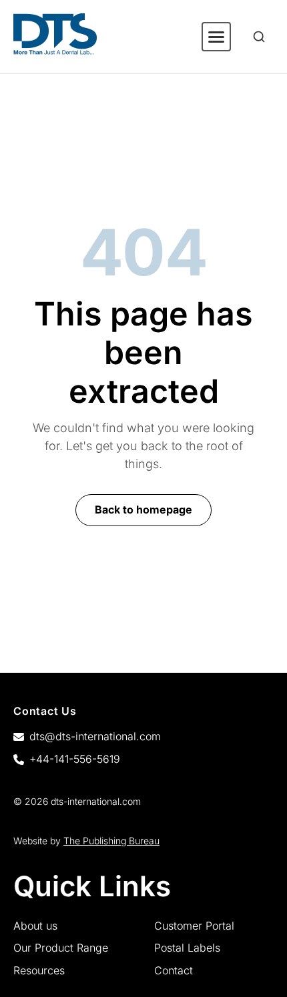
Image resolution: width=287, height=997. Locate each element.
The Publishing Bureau (111, 840)
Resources (39, 970)
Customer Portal (194, 925)
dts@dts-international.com (95, 736)
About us (35, 925)
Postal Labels (187, 947)
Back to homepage (143, 509)
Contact (173, 970)
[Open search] (259, 36)
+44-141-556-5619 (74, 759)
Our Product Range (60, 947)
